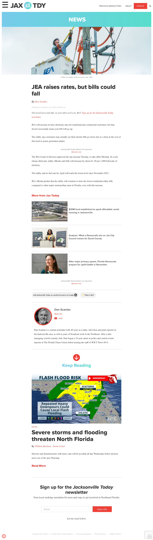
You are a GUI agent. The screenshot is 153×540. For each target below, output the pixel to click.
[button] (150, 6)
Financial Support (83, 534)
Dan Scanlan (41, 101)
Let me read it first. (76, 518)
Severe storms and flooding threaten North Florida (69, 435)
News (77, 19)
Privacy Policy (100, 534)
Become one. (76, 152)
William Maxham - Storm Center (50, 446)
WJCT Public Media (65, 534)
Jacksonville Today (40, 534)
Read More (39, 466)
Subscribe (102, 509)
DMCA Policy (115, 534)
